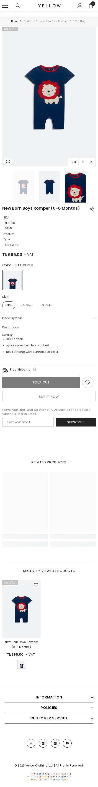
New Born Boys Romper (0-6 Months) (21, 644)
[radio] (12, 280)
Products (28, 21)
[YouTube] (67, 743)
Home (14, 21)
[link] (25, 536)
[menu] (5, 5)
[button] (83, 162)
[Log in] (80, 5)
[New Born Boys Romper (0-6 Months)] (21, 609)
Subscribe (75, 422)
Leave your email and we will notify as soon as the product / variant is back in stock (46, 412)
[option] (49, 96)
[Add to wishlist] (87, 382)
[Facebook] (31, 743)
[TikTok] (55, 743)
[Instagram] (43, 743)
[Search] (18, 5)
